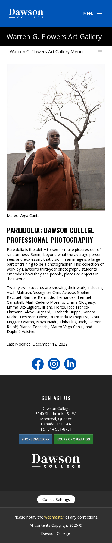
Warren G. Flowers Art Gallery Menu (46, 52)
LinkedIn (70, 364)
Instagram (54, 364)
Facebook (38, 364)
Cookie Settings (56, 499)
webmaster (54, 517)
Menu (99, 14)
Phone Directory (35, 439)
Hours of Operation (73, 439)
